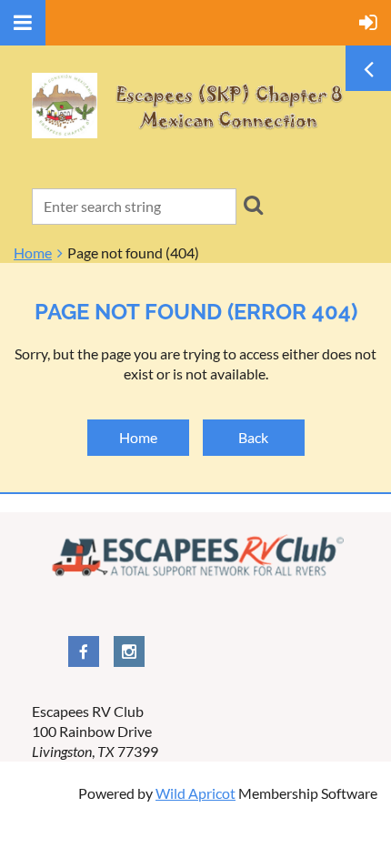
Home (33, 252)
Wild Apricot (195, 793)
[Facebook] (83, 651)
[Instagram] (129, 651)
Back (253, 437)
